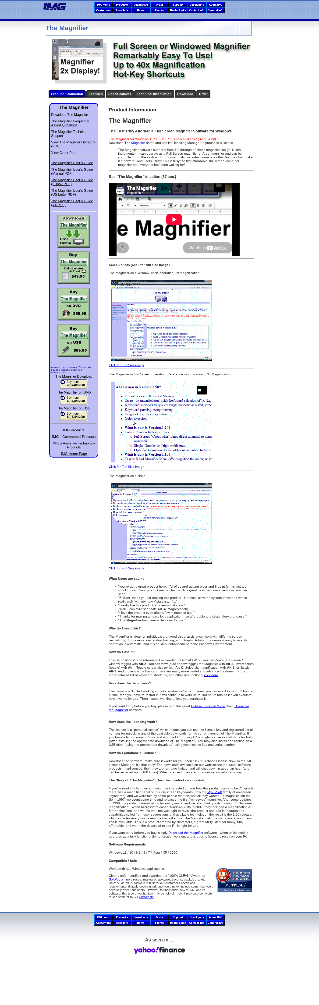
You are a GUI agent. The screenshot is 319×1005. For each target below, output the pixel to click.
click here (211, 675)
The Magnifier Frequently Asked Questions (70, 123)
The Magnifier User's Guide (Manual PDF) (72, 171)
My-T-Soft (214, 792)
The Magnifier (135, 143)
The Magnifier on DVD (74, 392)
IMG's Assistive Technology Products (74, 445)
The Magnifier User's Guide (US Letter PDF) (72, 192)
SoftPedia (116, 879)
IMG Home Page (74, 454)
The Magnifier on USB (74, 408)
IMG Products (74, 430)
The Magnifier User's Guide (72, 163)
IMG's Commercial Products (74, 437)
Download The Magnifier (69, 115)
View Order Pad (63, 153)
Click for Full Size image (126, 365)
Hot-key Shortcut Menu (208, 706)
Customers (146, 897)
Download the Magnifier (185, 833)
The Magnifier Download (73, 376)
